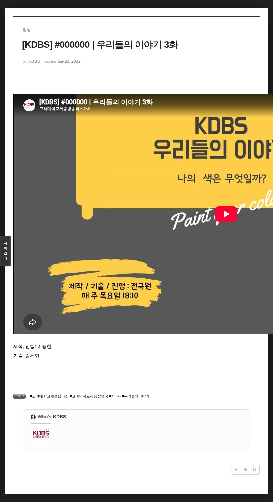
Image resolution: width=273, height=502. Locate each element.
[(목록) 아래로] (245, 469)
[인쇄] (254, 469)
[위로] (236, 469)
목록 (5, 251)
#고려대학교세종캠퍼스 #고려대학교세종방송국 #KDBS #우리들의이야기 (89, 396)
